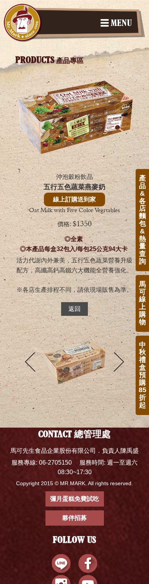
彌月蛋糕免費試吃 (74, 499)
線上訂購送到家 (74, 199)
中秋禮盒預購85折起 (142, 375)
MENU (121, 23)
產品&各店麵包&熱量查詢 (142, 219)
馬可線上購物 (142, 303)
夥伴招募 (74, 518)
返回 (74, 309)
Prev (30, 362)
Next (118, 362)
